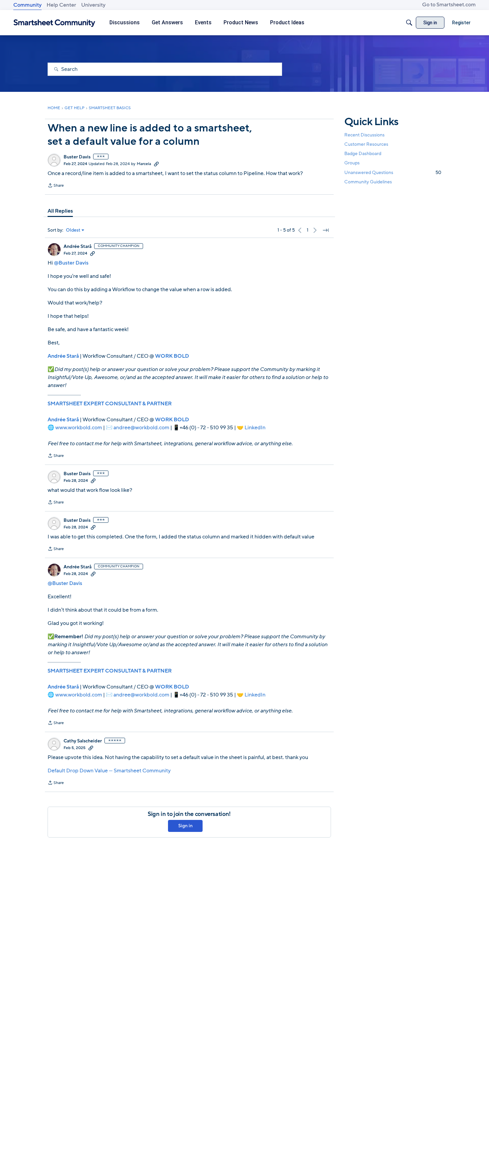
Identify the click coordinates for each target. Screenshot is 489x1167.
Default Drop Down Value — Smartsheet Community (109, 770)
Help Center (61, 5)
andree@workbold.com (141, 427)
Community (27, 5)
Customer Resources (366, 144)
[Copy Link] (156, 164)
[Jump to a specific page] (325, 230)
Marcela (144, 163)
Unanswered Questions (392, 172)
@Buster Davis (71, 263)
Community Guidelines (368, 182)
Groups (352, 163)
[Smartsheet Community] (54, 22)
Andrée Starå (77, 247)
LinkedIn (254, 427)
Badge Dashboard (362, 153)
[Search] (409, 23)
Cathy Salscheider (83, 741)
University (93, 5)
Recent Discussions (364, 135)
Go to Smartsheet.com (449, 4)
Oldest (73, 230)
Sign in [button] (185, 826)
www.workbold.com (78, 427)
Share (56, 186)
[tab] (60, 211)
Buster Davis (77, 157)
